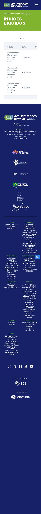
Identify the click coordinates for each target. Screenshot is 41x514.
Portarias (29, 267)
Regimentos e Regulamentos (29, 261)
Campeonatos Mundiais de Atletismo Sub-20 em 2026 (13, 87)
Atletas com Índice (11, 345)
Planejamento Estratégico (11, 263)
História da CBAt (11, 225)
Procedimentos (29, 264)
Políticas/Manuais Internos (29, 270)
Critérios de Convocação (11, 341)
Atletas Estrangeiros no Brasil (29, 315)
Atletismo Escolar (29, 291)
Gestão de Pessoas (11, 267)
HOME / (19, 14)
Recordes (29, 328)
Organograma (29, 225)
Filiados (12, 227)
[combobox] (27, 39)
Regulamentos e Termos (11, 353)
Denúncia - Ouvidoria (11, 285)
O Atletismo (29, 284)
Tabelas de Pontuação (29, 305)
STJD (29, 241)
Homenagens (12, 229)
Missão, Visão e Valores (12, 259)
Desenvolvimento (29, 310)
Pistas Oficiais (29, 295)
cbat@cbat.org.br (20, 126)
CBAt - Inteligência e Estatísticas (29, 324)
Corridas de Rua (29, 293)
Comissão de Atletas (29, 239)
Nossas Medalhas (29, 286)
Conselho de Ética (29, 236)
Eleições (11, 278)
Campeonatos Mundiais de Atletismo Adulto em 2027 (13, 57)
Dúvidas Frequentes (11, 288)
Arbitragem (29, 308)
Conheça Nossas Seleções (11, 337)
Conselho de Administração (29, 229)
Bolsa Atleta (29, 312)
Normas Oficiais (29, 299)
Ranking (29, 327)
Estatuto (29, 258)
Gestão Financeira (11, 265)
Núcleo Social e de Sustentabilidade (29, 251)
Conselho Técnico (29, 232)
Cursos (12, 325)
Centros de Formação (29, 301)
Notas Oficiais (29, 265)
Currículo (29, 330)
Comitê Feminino (29, 243)
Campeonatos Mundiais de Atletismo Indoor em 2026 (13, 72)
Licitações (11, 276)
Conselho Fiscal (29, 234)
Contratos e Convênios (11, 274)
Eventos (11, 323)
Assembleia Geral (29, 227)
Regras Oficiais (29, 297)
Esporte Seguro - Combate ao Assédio (29, 247)
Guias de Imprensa (12, 351)
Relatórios (11, 269)
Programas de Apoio (11, 348)
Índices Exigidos (11, 343)
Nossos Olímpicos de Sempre (29, 289)
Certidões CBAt (11, 271)
